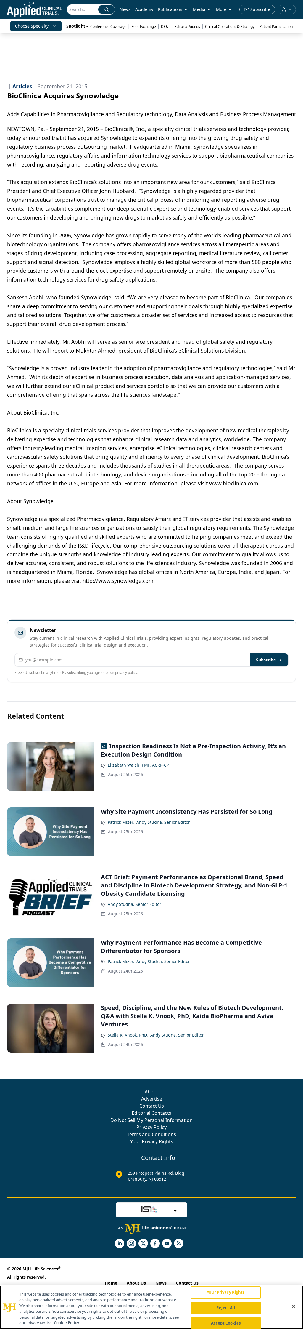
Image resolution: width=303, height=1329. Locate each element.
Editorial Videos (187, 26)
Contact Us (151, 1106)
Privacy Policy (151, 1127)
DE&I (165, 26)
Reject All (225, 1307)
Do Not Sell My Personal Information (151, 1120)
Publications (170, 9)
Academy (144, 9)
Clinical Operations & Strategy (229, 26)
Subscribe (266, 660)
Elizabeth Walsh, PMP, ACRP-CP (138, 765)
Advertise (151, 1098)
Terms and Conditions (151, 1134)
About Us (136, 1283)
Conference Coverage (108, 26)
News (125, 9)
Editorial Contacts (151, 1113)
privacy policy (126, 672)
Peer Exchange (143, 26)
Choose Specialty (32, 26)
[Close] (293, 1306)
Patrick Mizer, (121, 822)
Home (111, 1283)
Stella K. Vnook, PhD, (128, 1035)
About (151, 1091)
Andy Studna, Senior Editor (163, 822)
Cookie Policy (66, 1322)
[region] (151, 1307)
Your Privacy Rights (151, 1141)
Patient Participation (276, 26)
